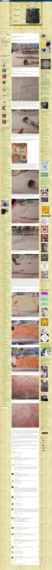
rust (3, 343)
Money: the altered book (45, 153)
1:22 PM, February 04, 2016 (18, 536)
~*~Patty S (16, 516)
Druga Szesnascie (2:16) (6, 153)
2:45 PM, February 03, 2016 (18, 493)
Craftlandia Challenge (6, 263)
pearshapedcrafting (18, 556)
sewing (4, 350)
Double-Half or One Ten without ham (6, 61)
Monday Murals (5, 308)
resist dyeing (5, 341)
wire (3, 402)
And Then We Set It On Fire (6, 133)
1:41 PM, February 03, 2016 (18, 483)
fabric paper (4, 275)
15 (38, 556)
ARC (3, 230)
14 (38, 551)
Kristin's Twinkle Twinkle (6, 171)
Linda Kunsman (17, 532)
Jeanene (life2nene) (5, 161)
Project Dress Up (5, 329)
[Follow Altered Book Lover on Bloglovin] (6, 58)
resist (3, 340)
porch (3, 328)
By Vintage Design (45, 407)
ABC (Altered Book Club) (46, 429)
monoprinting (5, 309)
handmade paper (5, 292)
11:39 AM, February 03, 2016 (18, 461)
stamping (4, 363)
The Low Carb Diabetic (5, 92)
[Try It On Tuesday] (46, 216)
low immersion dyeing (6, 301)
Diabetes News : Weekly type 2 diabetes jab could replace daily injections (8, 95)
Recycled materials (6, 338)
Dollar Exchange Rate (45, 345)
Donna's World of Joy (5, 151)
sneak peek (4, 358)
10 (38, 526)
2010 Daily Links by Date (31, 28)
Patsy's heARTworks (5, 186)
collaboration (5, 254)
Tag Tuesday (4, 377)
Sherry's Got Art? (5, 190)
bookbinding (5, 249)
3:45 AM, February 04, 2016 (18, 530)
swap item (4, 375)
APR (3, 229)
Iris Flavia (46, 447)
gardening (4, 285)
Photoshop (4, 324)
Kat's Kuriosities (5, 166)
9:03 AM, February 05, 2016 (18, 553)
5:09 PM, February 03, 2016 (18, 514)
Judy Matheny (4, 164)
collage (4, 255)
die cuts (4, 265)
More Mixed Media (5, 312)
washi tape (4, 397)
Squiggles (4, 362)
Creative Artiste (5, 264)
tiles (3, 382)
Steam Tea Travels (45, 420)
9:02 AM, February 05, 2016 (18, 548)
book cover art (5, 247)
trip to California (5, 386)
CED (3, 252)
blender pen (4, 245)
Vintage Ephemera (45, 425)
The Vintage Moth (44, 421)
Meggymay (16, 495)
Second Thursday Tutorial (7, 348)
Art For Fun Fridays (6, 232)
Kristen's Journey (5, 170)
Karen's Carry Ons (5, 165)
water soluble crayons (6, 398)
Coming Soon (5, 31)
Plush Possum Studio (45, 419)
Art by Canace (4, 134)
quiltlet (4, 331)
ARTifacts (4, 236)
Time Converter (43, 283)
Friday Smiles (5, 282)
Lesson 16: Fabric (44, 140)
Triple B (4, 387)
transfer (4, 384)
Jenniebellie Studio (5, 162)
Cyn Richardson (4, 146)
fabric (3, 274)
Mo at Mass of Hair (5, 179)
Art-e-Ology (43, 406)
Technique (4, 379)
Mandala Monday (5, 303)
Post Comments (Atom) (19, 563)
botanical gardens (5, 250)
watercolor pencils (5, 399)
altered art (4, 225)
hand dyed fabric (5, 289)
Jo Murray (16, 502)
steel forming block (6, 365)
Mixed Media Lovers (6, 307)
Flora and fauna (8, 106)
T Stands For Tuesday (6, 376)
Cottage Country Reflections (4, 105)
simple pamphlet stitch (6, 357)
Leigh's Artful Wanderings (6, 172)
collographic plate (5, 256)
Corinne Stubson (5, 143)
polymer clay (5, 327)
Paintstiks (4, 321)
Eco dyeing (4, 272)
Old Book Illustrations (45, 417)
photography (5, 323)
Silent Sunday (5, 356)
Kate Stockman (4, 167)
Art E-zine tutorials (45, 405)
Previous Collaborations (18, 28)
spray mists (4, 360)
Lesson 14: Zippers (45, 137)
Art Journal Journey (6, 234)
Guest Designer (5, 288)
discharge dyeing (5, 266)
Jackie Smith (4, 160)
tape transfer (4, 378)
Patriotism (4, 322)
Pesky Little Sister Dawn (6, 188)
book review (4, 248)
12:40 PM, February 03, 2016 (18, 470)
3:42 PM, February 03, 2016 (18, 505)
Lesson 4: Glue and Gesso (46, 122)
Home (3, 28)
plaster (4, 325)
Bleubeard (4, 246)
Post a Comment (14, 560)
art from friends (5, 233)
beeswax (4, 244)
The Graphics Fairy (45, 422)
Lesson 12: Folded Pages (46, 134)
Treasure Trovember (6, 385)
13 (38, 546)
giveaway (4, 287)
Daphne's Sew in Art (5, 148)
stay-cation (4, 364)
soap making (5, 359)
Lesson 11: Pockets (45, 133)
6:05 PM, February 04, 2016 (18, 543)
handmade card (5, 291)
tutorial (22, 452)
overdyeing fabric (5, 319)
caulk (3, 251)
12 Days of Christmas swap (7, 217)
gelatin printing (5, 286)
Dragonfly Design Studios (6, 152)
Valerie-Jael (16, 456)
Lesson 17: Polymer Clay (46, 141)
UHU (3, 394)
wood (3, 403)
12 (38, 539)
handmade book (5, 290)
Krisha (16, 472)
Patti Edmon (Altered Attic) (6, 187)
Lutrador (4, 302)
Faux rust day (14, 37)
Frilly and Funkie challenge (7, 283)
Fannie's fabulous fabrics (6, 154)
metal (3, 305)
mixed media (5, 306)
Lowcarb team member (47, 450)
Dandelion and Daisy (5, 147)
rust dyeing (4, 344)
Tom (45, 442)
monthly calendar (5, 310)
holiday (4, 293)
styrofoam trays (5, 367)
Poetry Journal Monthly (6, 326)
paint (3, 320)
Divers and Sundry (18, 463)
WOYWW (4, 404)
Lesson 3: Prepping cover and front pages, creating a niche (45, 120)
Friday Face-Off (5, 281)
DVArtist (3, 119)
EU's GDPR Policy (43, 28)
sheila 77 (16, 479)
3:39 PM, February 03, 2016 (18, 500)
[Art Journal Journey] (46, 210)
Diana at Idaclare (5, 150)
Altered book (5, 226)
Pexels (43, 418)
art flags (4, 231)
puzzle (4, 330)
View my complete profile (48, 36)
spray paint (4, 361)
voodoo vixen (17, 526)
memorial (4, 304)
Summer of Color (5, 368)
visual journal (5, 396)
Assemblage (4, 237)
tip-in (3, 383)
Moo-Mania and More (6, 311)
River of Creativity (5, 342)
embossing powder (6, 273)
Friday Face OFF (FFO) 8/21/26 (8, 121)
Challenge (4, 253)
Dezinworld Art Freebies (45, 411)
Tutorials (9, 28)
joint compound (5, 299)
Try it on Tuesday (5, 388)
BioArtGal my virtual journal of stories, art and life (6, 112)
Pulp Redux (4, 189)
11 (38, 532)
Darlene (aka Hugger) (5, 149)
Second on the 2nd (6, 347)
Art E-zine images (44, 404)
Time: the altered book (45, 154)
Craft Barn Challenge (6, 262)
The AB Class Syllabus (45, 114)
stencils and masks (6, 366)
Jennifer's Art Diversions (6, 163)
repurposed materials (6, 339)
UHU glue (4, 395)
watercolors (4, 400)
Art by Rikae (4, 135)
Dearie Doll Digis (44, 410)
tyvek (3, 393)
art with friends (5, 235)
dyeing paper (5, 267)
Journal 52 (4, 300)
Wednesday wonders (6, 401)
